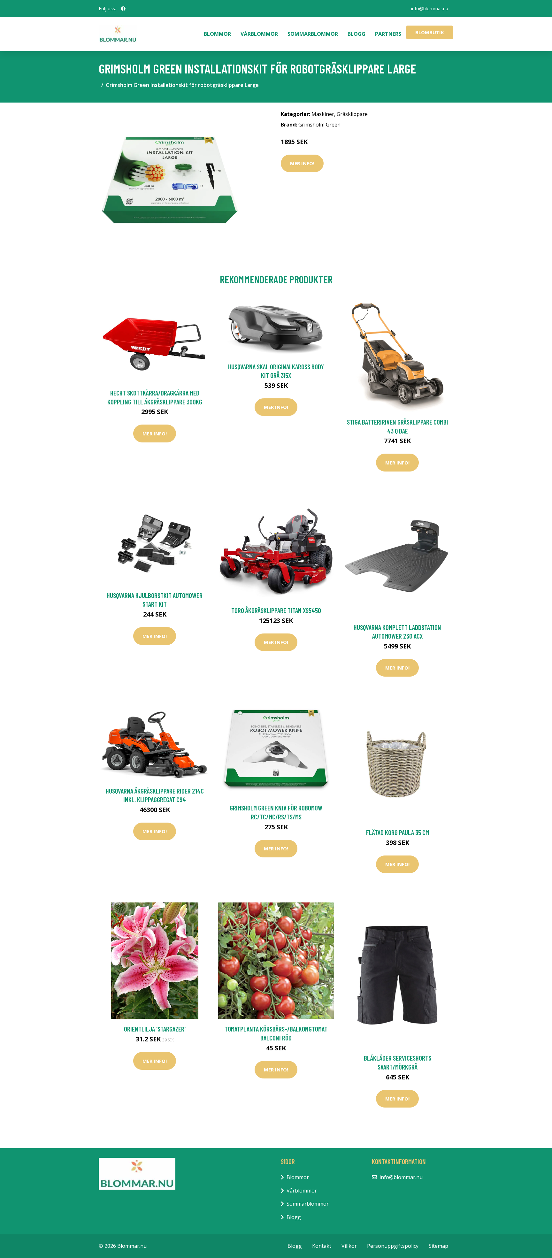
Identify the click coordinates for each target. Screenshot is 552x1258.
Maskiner (322, 114)
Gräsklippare (352, 114)
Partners (388, 33)
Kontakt (321, 1245)
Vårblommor (259, 33)
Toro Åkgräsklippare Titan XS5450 (276, 610)
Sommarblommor (313, 33)
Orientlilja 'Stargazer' (155, 1029)
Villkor (349, 1245)
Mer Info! (302, 163)
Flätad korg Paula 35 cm (397, 832)
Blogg (356, 33)
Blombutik (429, 32)
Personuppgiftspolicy (392, 1245)
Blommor (217, 33)
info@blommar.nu (429, 8)
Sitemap (438, 1245)
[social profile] (123, 9)
